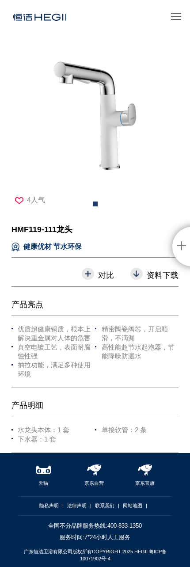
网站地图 (132, 505)
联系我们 (104, 505)
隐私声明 (49, 505)
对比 (106, 275)
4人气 (36, 200)
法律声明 (77, 505)
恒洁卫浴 (39, 20)
